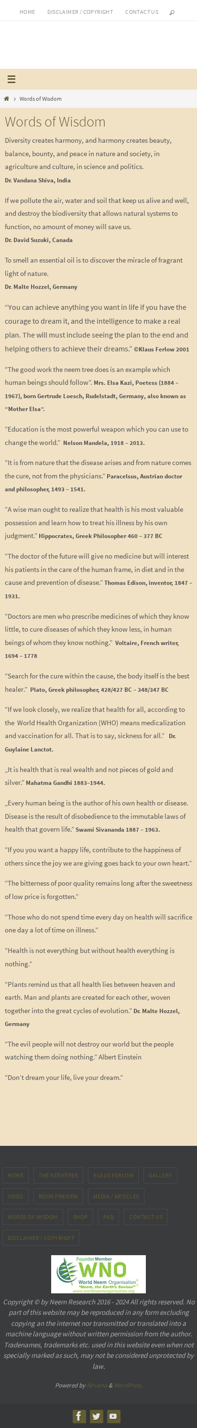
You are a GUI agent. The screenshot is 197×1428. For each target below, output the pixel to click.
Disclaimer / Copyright (80, 11)
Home (27, 11)
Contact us (141, 11)
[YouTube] (113, 1416)
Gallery (160, 1175)
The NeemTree (58, 1175)
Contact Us (146, 1216)
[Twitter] (96, 1416)
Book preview (58, 1196)
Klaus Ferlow (113, 1175)
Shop (80, 1216)
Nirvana (97, 1385)
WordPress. (128, 1385)
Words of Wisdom (33, 1216)
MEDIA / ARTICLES (116, 1196)
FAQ (108, 1216)
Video (15, 1196)
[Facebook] (79, 1416)
